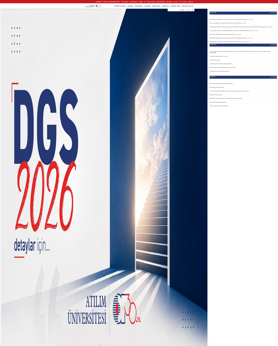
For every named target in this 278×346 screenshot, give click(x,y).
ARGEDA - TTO (142, 1)
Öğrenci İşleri (156, 6)
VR (180, 1)
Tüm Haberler (273, 77)
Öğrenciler (165, 6)
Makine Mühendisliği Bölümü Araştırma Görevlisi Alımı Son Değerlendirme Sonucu (228, 38)
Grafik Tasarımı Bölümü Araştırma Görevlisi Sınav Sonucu (223, 34)
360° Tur (176, 1)
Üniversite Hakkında (120, 6)
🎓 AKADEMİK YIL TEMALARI (101, 1)
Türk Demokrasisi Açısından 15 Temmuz (219, 56)
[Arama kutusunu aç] (180, 10)
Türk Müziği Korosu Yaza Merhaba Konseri (219, 71)
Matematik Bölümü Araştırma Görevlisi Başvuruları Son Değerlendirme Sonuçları (228, 41)
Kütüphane (169, 1)
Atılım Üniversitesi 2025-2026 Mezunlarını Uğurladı (221, 83)
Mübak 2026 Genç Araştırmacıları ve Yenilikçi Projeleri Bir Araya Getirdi (226, 98)
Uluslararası (133, 1)
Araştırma (147, 6)
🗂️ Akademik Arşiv (115, 1)
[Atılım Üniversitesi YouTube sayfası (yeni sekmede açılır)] (176, 10)
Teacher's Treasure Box (215, 60)
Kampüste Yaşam (175, 6)
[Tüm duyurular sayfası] (187, 10)
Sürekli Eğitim (151, 1)
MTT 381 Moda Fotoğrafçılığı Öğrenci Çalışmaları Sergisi (223, 67)
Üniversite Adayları (187, 6)
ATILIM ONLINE (124, 1)
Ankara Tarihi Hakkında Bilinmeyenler (218, 102)
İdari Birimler (139, 6)
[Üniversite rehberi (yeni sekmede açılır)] (183, 10)
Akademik (130, 6)
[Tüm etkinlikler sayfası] (192, 10)
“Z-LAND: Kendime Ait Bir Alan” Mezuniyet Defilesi (221, 63)
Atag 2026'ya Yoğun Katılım (216, 94)
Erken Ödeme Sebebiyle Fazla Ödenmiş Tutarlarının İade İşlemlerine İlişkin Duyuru (228, 19)
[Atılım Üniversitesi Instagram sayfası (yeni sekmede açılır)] (174, 10)
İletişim (184, 1)
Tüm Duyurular (273, 12)
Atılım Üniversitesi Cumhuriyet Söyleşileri (219, 106)
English (191, 1)
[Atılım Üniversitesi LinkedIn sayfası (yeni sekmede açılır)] (172, 10)
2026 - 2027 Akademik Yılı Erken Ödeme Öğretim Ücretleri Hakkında (225, 23)
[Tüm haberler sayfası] (190, 10)
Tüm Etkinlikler (273, 44)
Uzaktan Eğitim (161, 1)
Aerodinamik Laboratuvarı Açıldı (217, 87)
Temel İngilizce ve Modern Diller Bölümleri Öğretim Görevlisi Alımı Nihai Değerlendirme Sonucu (231, 30)
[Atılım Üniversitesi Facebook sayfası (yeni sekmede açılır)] (169, 10)
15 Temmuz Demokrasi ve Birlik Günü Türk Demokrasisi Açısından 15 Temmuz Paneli (229, 91)
